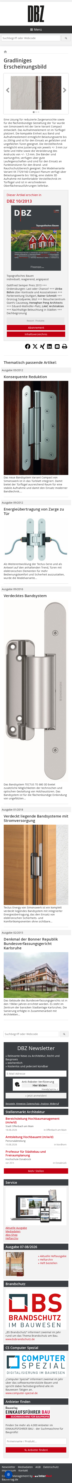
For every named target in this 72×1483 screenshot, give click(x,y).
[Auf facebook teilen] (27, 348)
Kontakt (23, 1470)
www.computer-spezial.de (22, 1393)
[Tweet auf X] (35, 348)
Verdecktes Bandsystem (25, 595)
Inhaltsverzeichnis (36, 334)
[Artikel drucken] (64, 346)
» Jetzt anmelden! (36, 1095)
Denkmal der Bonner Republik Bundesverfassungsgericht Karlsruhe (31, 943)
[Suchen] (66, 38)
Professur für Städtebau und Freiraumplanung (26, 1153)
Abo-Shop (12, 1235)
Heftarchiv (12, 1238)
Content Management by (17, 1476)
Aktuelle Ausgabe (16, 1228)
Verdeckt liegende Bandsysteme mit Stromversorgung (36, 818)
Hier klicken (40, 1085)
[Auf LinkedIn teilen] (50, 348)
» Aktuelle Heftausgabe (52, 1256)
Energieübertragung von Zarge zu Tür (34, 511)
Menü (38, 30)
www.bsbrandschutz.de (20, 1339)
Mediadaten (13, 1231)
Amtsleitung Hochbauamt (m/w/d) (29, 1137)
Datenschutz (51, 1467)
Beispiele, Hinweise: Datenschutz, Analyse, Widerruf (32, 1103)
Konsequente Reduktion (25, 376)
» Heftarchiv (45, 1259)
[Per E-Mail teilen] (57, 346)
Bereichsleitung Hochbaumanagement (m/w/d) (32, 1120)
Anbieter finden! (37, 1450)
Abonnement (36, 327)
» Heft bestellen (47, 1263)
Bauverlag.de (10, 1479)
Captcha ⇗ (50, 1089)
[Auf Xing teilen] (42, 348)
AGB (38, 1467)
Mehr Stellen (36, 1171)
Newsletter (8, 1467)
